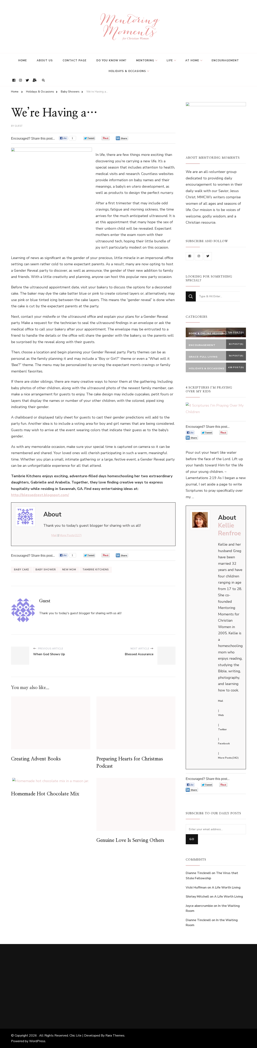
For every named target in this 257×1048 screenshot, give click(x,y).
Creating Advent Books (36, 759)
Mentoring (145, 60)
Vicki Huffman (196, 887)
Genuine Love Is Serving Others (130, 840)
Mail (54, 535)
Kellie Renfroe (229, 529)
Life (170, 60)
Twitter (222, 729)
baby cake (21, 569)
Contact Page (75, 60)
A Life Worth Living (226, 887)
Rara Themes (114, 1035)
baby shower (46, 569)
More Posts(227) (70, 535)
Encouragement (225, 60)
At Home (192, 60)
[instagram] (199, 256)
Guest (18, 126)
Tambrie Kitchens (96, 569)
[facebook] (190, 256)
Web (221, 715)
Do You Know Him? (111, 60)
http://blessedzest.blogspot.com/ (40, 495)
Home (22, 60)
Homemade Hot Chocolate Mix (45, 794)
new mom (69, 569)
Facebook (224, 743)
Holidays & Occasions (127, 71)
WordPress (37, 1041)
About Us (45, 60)
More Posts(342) (228, 758)
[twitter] (208, 256)
